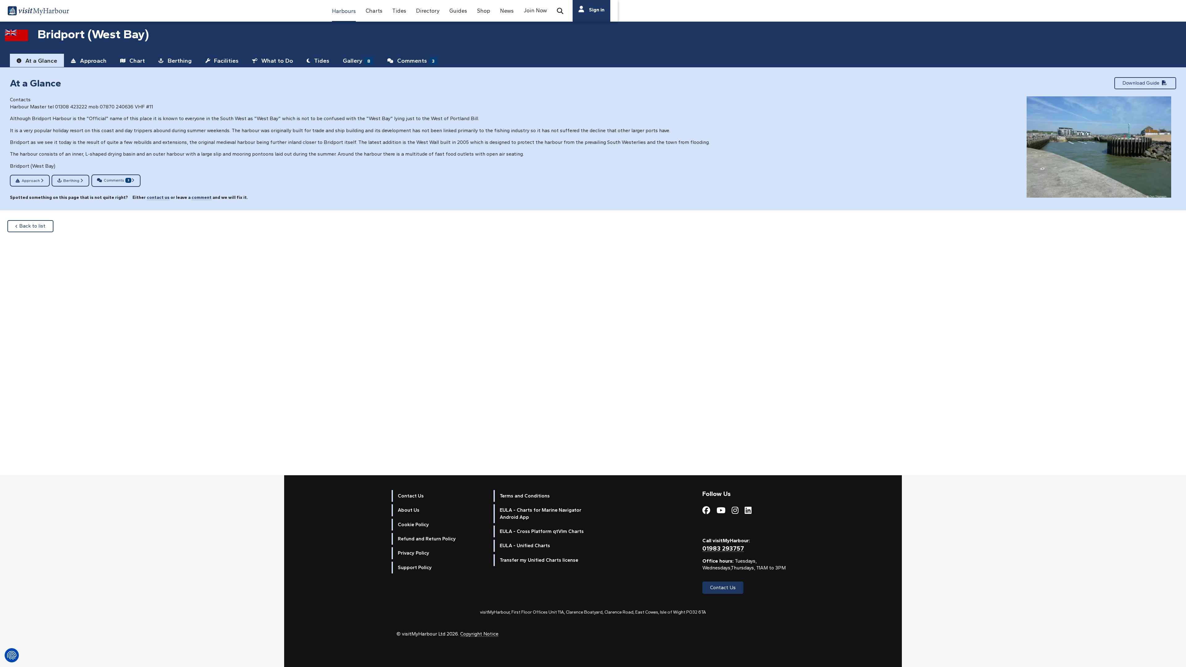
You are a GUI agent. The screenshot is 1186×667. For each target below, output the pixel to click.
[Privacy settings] (12, 655)
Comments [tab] (415, 60)
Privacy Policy (413, 553)
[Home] (38, 11)
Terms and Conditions (525, 496)
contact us (158, 197)
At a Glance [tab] (40, 60)
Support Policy (415, 567)
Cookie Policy (413, 524)
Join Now (535, 10)
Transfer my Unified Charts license (539, 560)
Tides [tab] (321, 60)
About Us (408, 510)
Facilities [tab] (225, 60)
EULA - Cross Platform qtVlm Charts (542, 531)
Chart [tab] (136, 60)
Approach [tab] (92, 60)
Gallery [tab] (356, 60)
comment (201, 197)
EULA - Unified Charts (525, 545)
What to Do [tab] (276, 60)
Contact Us (411, 496)
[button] (344, 11)
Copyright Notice (479, 634)
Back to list (36, 226)
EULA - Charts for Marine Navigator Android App (540, 513)
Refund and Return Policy (427, 539)
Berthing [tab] (179, 60)
